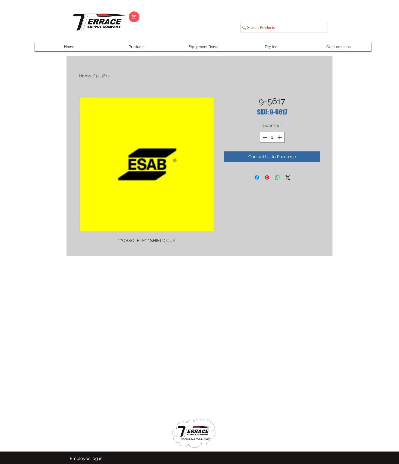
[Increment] (280, 137)
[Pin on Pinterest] (267, 177)
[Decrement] (264, 137)
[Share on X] (287, 177)
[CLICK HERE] (134, 17)
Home (85, 75)
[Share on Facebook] (257, 177)
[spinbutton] (272, 137)
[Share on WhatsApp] (277, 177)
